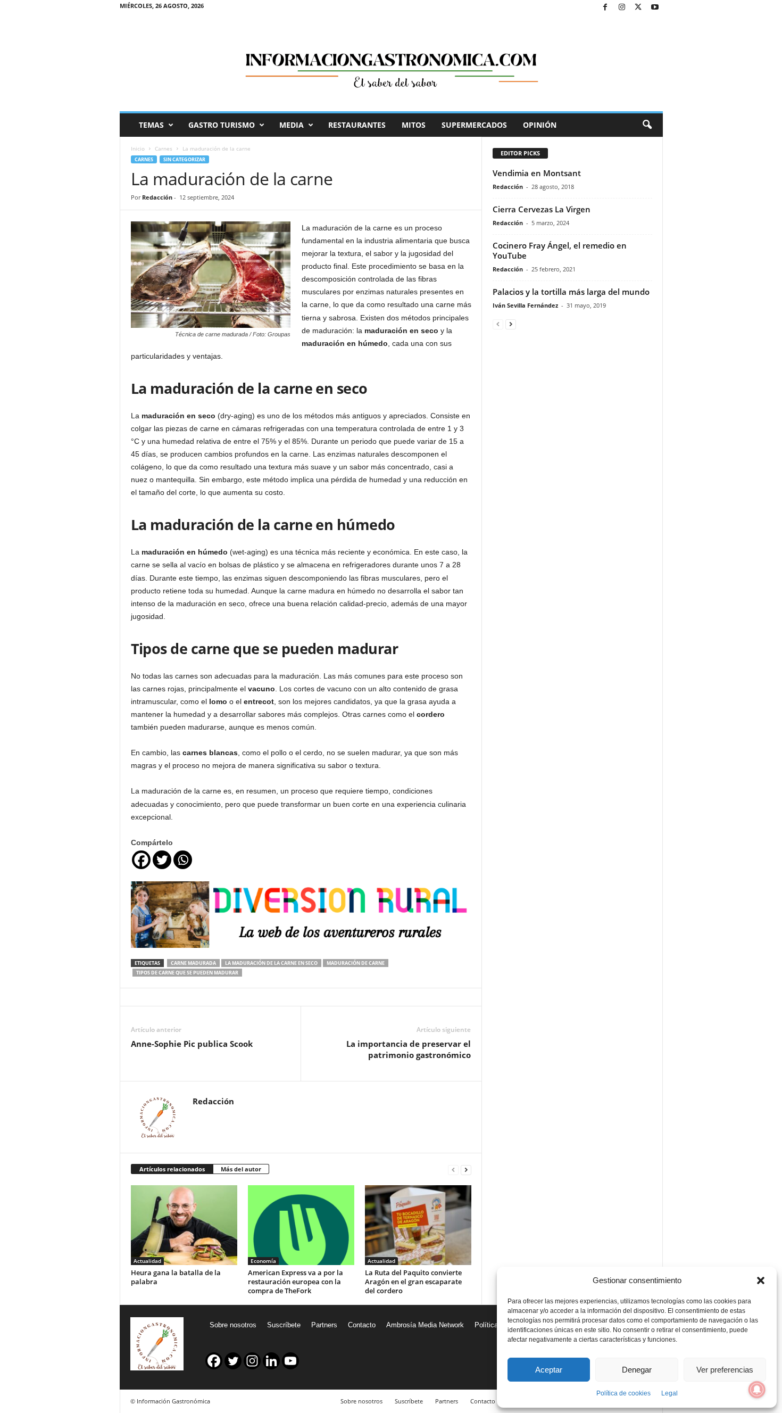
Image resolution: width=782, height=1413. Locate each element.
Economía (263, 1261)
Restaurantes (357, 125)
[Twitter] (638, 7)
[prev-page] (453, 1169)
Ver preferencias (724, 1369)
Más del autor (241, 1169)
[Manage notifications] (757, 1389)
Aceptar (548, 1369)
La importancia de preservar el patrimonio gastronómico (408, 1049)
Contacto (362, 1325)
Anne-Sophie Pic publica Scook (192, 1043)
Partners (324, 1325)
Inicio (138, 148)
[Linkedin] (271, 1360)
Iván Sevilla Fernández (525, 305)
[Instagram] (621, 7)
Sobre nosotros (233, 1325)
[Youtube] (654, 7)
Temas (151, 125)
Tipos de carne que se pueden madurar (187, 972)
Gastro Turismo (221, 125)
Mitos (414, 125)
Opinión (539, 125)
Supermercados (474, 125)
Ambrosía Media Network (425, 1325)
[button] (760, 1280)
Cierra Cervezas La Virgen (541, 209)
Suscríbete (284, 1325)
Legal (669, 1393)
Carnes (163, 148)
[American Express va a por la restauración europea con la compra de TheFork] (301, 1225)
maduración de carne (356, 963)
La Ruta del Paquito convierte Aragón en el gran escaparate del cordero (413, 1281)
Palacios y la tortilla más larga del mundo (571, 291)
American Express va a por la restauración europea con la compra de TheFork (295, 1281)
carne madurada (193, 963)
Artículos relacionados (172, 1169)
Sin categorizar (184, 159)
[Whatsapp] (182, 859)
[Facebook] (605, 7)
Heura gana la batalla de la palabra (176, 1277)
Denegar (637, 1369)
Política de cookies (623, 1393)
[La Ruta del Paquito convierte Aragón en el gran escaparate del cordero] (418, 1225)
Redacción (157, 197)
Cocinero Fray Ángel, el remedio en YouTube (560, 250)
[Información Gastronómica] (391, 63)
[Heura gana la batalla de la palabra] (184, 1225)
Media (291, 125)
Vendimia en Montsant (537, 173)
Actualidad (147, 1261)
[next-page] (466, 1169)
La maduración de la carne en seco (271, 963)
